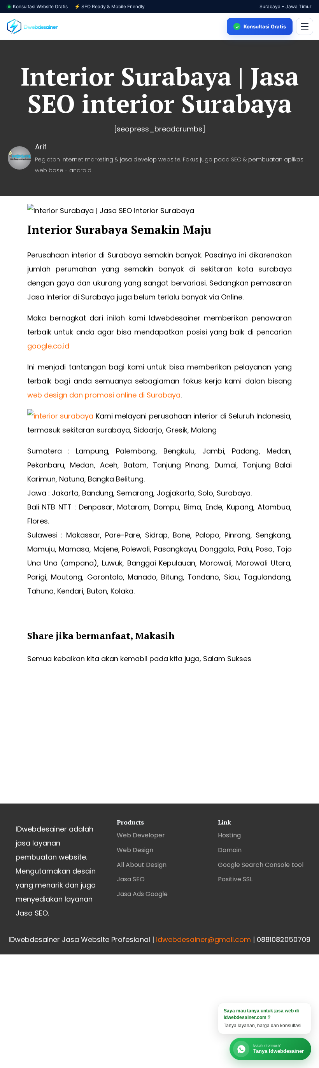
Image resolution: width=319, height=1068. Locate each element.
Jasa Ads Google (142, 893)
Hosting (229, 835)
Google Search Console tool (260, 864)
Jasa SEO (131, 879)
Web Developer (141, 835)
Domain (230, 850)
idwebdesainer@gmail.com (203, 939)
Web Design (135, 850)
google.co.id (48, 346)
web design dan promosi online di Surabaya (104, 395)
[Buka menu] (304, 26)
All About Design (142, 864)
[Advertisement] (159, 741)
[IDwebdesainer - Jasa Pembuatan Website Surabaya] (113, 26)
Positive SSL (235, 879)
